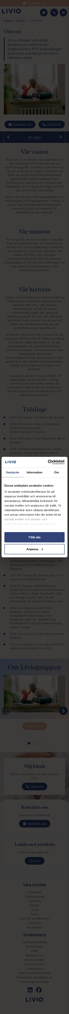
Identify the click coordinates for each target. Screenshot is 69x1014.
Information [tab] (34, 472)
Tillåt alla (34, 537)
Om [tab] (56, 472)
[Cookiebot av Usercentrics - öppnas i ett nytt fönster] (49, 462)
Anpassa (32, 549)
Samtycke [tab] (12, 472)
